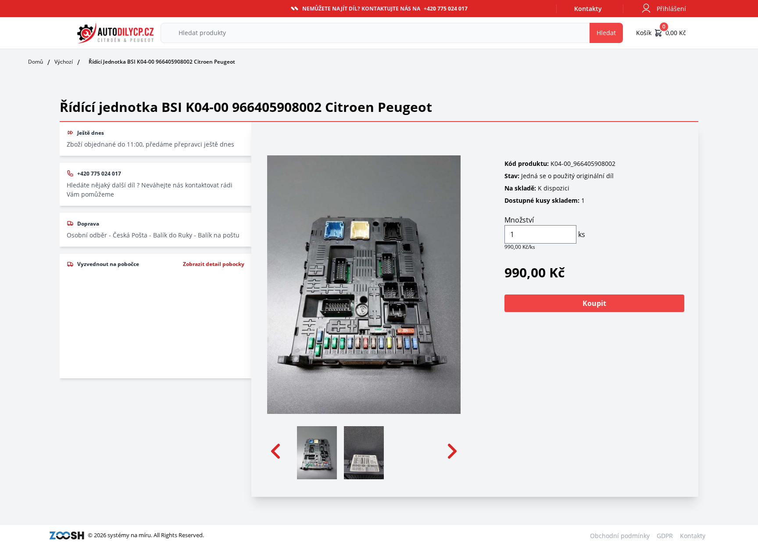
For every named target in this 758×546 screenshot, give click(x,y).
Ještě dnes (90, 132)
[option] (316, 451)
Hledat (606, 33)
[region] (364, 451)
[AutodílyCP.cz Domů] (115, 32)
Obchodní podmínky (620, 536)
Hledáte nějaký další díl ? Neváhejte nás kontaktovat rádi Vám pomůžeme (149, 189)
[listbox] (364, 451)
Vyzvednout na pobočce (108, 264)
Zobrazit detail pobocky (213, 264)
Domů (35, 61)
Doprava (88, 223)
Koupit (594, 303)
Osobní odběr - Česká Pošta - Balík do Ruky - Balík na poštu (153, 235)
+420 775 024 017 (99, 173)
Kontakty (588, 8)
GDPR (665, 536)
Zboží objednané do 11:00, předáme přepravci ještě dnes (150, 144)
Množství (519, 220)
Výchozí (63, 61)
